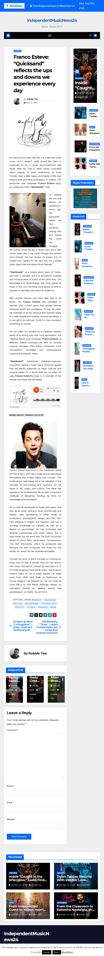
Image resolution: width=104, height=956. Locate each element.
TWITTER (17, 603)
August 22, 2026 (67, 885)
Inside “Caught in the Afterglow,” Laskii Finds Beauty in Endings (27, 880)
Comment (13, 730)
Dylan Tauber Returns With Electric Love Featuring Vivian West (74, 880)
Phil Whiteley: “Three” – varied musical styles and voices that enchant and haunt (47, 627)
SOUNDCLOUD (49, 603)
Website (11, 819)
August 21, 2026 (19, 915)
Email (10, 802)
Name (11, 786)
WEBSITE (37, 599)
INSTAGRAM (31, 603)
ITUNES (31, 607)
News (92, 127)
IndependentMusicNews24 (52, 20)
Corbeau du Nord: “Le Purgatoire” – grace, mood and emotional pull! (23, 625)
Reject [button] (56, 952)
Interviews (94, 144)
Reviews (17, 51)
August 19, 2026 (67, 915)
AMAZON (43, 607)
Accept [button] (47, 952)
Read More (67, 952)
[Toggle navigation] (50, 35)
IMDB (53, 607)
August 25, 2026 (85, 93)
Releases (79, 78)
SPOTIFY (19, 607)
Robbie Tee (32, 99)
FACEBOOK (50, 599)
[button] (91, 35)
